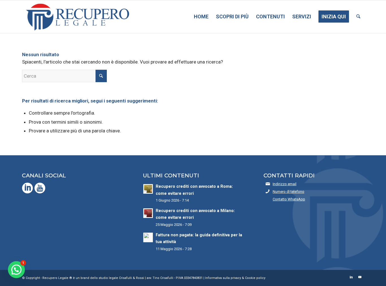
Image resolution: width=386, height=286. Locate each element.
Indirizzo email (284, 184)
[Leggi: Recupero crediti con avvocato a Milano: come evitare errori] (148, 213)
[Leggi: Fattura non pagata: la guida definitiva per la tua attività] (148, 237)
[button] (16, 269)
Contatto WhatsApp (289, 199)
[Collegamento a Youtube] (359, 277)
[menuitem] (201, 16)
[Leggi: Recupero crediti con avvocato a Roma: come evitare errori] (148, 189)
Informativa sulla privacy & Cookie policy (235, 278)
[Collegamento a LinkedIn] (351, 277)
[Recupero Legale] (76, 16)
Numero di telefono (288, 191)
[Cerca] (358, 16)
